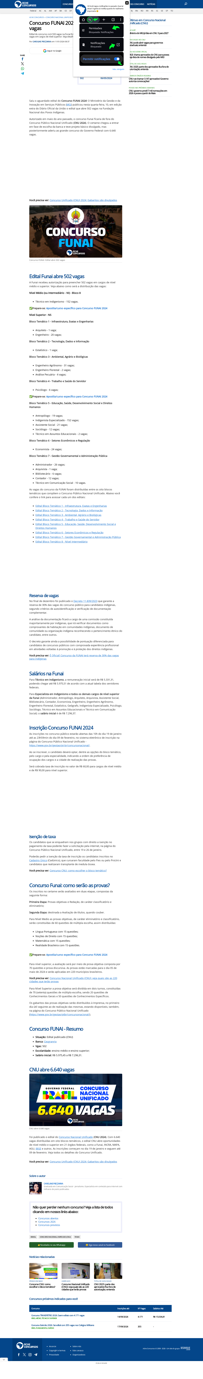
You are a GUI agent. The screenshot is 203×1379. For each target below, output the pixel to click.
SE (162, 10)
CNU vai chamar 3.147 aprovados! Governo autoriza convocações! (148, 80)
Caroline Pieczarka (42, 41)
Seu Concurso (137, 4)
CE (66, 10)
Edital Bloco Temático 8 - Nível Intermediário (61, 541)
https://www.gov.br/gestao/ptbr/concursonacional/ (59, 1014)
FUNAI (77, 1237)
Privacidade (54, 1354)
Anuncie (52, 1346)
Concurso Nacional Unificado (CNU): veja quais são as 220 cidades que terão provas (75, 1287)
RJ (132, 10)
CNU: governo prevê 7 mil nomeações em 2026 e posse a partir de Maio (148, 92)
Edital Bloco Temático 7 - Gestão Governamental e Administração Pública (78, 537)
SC (157, 10)
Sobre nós (76, 1346)
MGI (69, 104)
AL (45, 10)
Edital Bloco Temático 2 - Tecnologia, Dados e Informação (69, 510)
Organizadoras (78, 1354)
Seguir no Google (54, 50)
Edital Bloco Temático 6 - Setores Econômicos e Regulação (69, 532)
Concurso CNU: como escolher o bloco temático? (78, 870)
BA (61, 10)
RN (136, 10)
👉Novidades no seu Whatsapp (51, 1244)
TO (172, 10)
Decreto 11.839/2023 (85, 601)
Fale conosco (77, 1350)
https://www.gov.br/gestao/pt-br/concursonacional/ (59, 745)
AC (40, 10)
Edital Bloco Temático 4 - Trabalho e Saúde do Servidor (67, 519)
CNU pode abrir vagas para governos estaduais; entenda (146, 44)
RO (142, 10)
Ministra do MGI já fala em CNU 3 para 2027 (148, 33)
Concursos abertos (48, 1218)
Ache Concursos (36, 17)
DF (70, 10)
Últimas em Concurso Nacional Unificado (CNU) (147, 21)
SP (167, 10)
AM (50, 10)
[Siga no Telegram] (35, 1354)
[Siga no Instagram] (30, 1354)
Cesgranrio (50, 1041)
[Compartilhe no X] (22, 63)
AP (56, 10)
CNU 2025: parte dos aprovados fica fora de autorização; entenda (105, 1287)
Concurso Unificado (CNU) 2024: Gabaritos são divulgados (83, 200)
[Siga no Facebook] (18, 1354)
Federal (33, 10)
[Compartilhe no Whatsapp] (22, 68)
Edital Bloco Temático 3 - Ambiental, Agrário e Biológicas (68, 515)
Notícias (151, 4)
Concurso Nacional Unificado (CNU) (62, 17)
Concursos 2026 (46, 1221)
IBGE (38, 1148)
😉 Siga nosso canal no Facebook (100, 1244)
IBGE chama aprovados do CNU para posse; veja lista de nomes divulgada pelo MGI (149, 56)
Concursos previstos (49, 1225)
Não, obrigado (118, 69)
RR (147, 10)
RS (152, 10)
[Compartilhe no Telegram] (22, 73)
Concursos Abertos (72, 4)
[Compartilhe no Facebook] (22, 59)
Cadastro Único (38, 860)
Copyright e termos (57, 1350)
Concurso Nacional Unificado (76, 1137)
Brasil (33, 1237)
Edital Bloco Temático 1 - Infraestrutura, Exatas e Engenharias (71, 506)
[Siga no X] (24, 1354)
